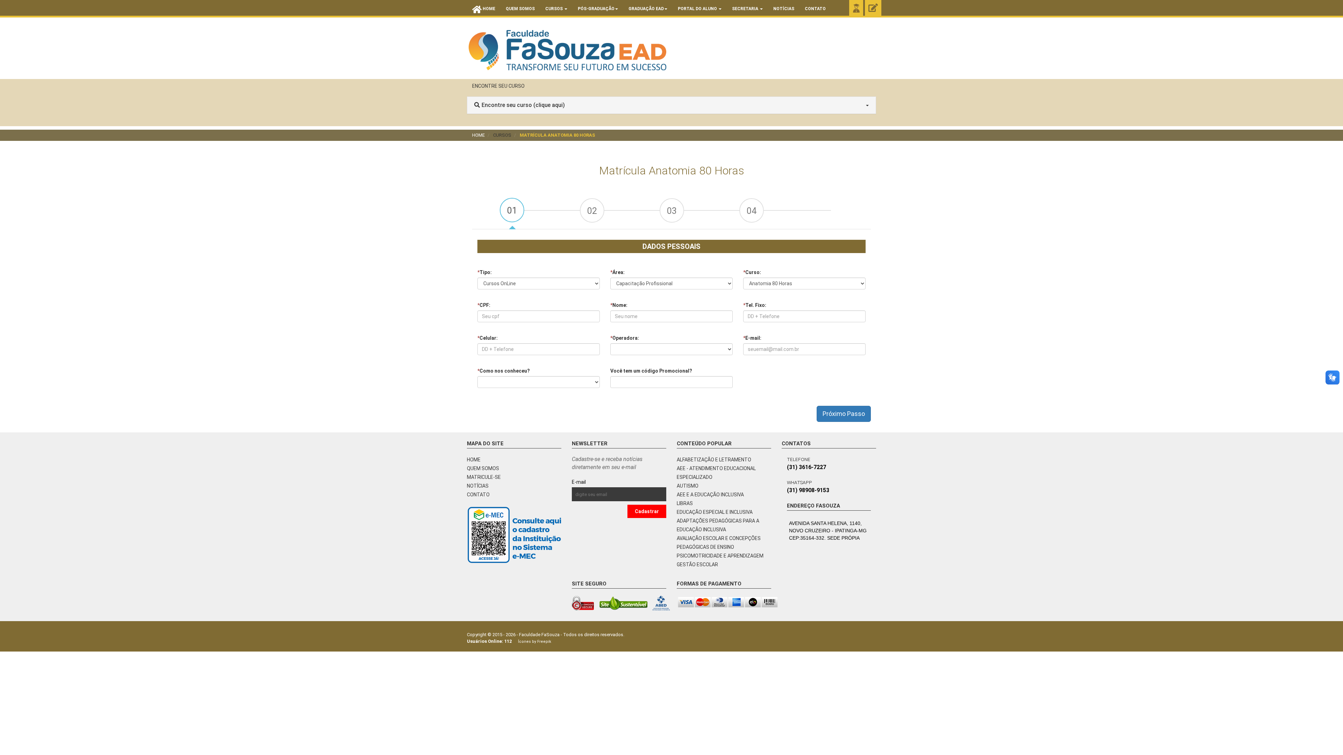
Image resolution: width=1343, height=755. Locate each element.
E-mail (595, 482)
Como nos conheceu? (503, 371)
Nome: (618, 305)
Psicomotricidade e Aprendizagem (720, 556)
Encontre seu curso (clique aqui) (523, 105)
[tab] (512, 210)
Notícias (783, 8)
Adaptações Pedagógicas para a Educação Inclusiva (718, 525)
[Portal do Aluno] (856, 8)
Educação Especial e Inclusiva (715, 512)
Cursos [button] (554, 8)
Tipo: (484, 272)
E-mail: (752, 338)
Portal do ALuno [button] (698, 8)
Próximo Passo (844, 413)
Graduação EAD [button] (646, 8)
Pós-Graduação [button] (596, 8)
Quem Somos (520, 8)
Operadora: (624, 338)
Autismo (687, 486)
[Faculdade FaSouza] (567, 50)
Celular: (487, 338)
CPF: (483, 305)
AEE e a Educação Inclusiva (710, 494)
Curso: (752, 272)
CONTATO (478, 494)
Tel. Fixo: (754, 305)
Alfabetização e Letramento (714, 459)
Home (478, 135)
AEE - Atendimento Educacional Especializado (716, 473)
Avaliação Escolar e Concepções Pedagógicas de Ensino (719, 542)
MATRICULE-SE (484, 477)
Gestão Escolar (697, 564)
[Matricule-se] (873, 8)
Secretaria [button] (745, 8)
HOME (474, 459)
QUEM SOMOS (483, 468)
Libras (685, 503)
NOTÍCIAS (478, 486)
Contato (815, 8)
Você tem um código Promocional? (651, 371)
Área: (617, 272)
